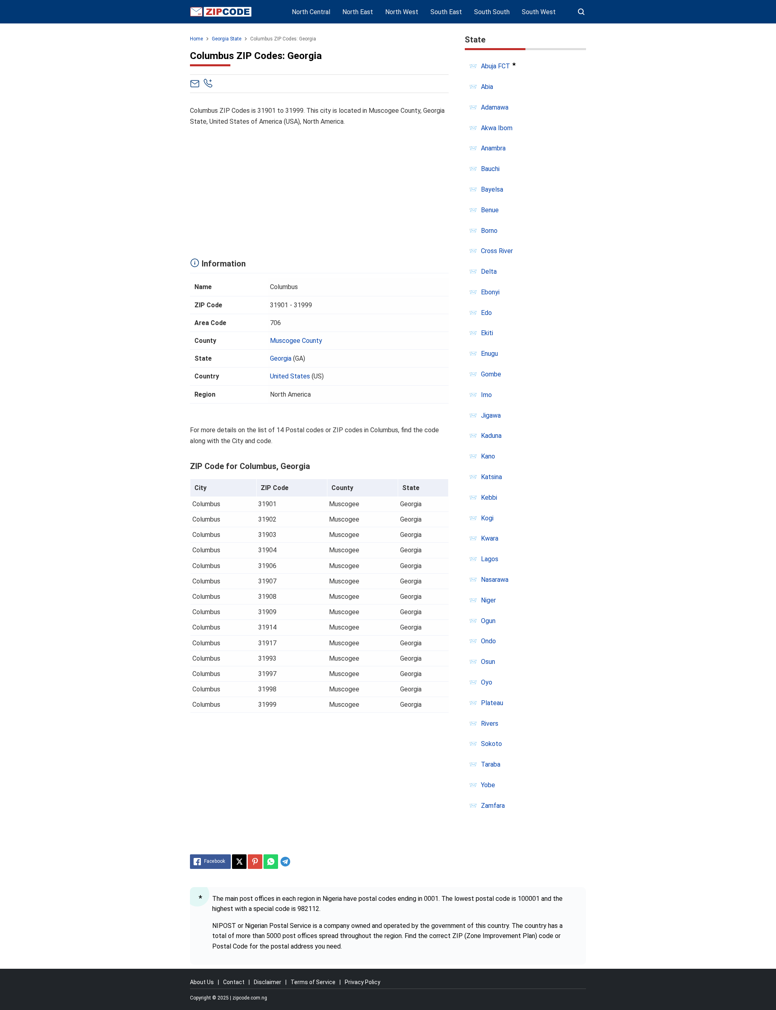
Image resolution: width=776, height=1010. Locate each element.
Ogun (488, 621)
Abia (487, 87)
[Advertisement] (319, 190)
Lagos (489, 559)
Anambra (493, 148)
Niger (488, 600)
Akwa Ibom (496, 128)
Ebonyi (490, 292)
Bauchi (490, 169)
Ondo (488, 641)
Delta (489, 271)
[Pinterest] (255, 861)
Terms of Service (313, 982)
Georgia (280, 358)
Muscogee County (296, 340)
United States (290, 376)
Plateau (492, 703)
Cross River (497, 251)
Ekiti (487, 333)
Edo (486, 313)
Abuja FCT (495, 66)
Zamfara (493, 805)
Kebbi (489, 497)
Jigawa (491, 415)
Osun (488, 662)
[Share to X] (239, 861)
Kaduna (491, 435)
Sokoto (491, 744)
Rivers (489, 723)
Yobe (488, 785)
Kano (488, 456)
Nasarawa (494, 579)
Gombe (491, 374)
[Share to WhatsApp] (271, 861)
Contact (234, 982)
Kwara (489, 538)
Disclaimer (267, 982)
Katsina (491, 477)
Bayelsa (492, 189)
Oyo (486, 682)
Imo (486, 395)
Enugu (489, 353)
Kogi (487, 518)
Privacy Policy (362, 982)
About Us (202, 982)
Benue (490, 210)
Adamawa (494, 107)
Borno (489, 231)
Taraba (490, 764)
